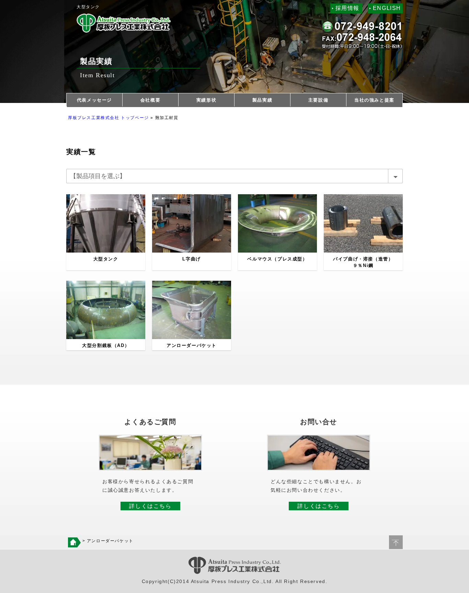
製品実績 (262, 100)
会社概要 (150, 100)
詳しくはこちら (150, 506)
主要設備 (318, 100)
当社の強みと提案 (374, 100)
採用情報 (347, 8)
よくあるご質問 (150, 422)
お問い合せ (318, 422)
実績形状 (206, 100)
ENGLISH (387, 8)
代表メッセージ (94, 100)
